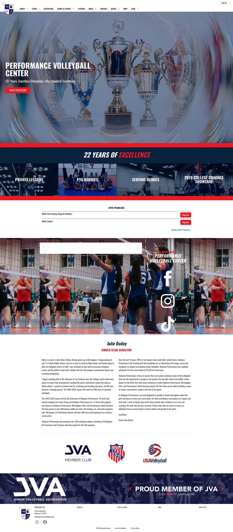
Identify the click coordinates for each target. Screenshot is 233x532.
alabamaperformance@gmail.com (44, 517)
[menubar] (79, 9)
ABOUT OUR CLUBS (17, 90)
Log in (224, 2)
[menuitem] (24, 9)
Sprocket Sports (105, 528)
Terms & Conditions (120, 528)
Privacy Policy (135, 528)
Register (185, 214)
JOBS (159, 507)
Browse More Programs (181, 229)
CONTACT (79, 507)
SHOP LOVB (202, 507)
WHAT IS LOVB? (122, 507)
